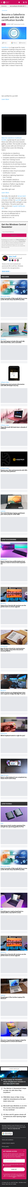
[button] (26, 2)
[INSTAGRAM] (15, 260)
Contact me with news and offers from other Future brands (14, 1165)
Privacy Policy (19, 1175)
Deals (3, 24)
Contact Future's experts (8, 1143)
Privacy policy (5, 1146)
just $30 (18, 200)
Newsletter (23, 42)
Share (5, 42)
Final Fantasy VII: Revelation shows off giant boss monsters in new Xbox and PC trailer (14, 1081)
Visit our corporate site (14, 1128)
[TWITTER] (13, 260)
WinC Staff (10, 24)
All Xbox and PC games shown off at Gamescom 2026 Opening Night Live (14, 1116)
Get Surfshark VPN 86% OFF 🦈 (18, 6)
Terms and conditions (7, 1139)
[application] (14, 123)
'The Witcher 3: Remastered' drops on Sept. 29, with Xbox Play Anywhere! (14, 1090)
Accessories (4, 10)
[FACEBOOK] (10, 260)
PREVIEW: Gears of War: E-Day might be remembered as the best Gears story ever (14, 1099)
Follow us (15, 42)
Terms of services (20, 239)
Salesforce (5, 47)
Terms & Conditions (13, 1176)
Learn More (5, 99)
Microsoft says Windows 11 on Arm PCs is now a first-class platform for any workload (15, 1108)
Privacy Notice (22, 241)
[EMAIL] (18, 260)
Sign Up (14, 1169)
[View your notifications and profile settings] (19, 2)
